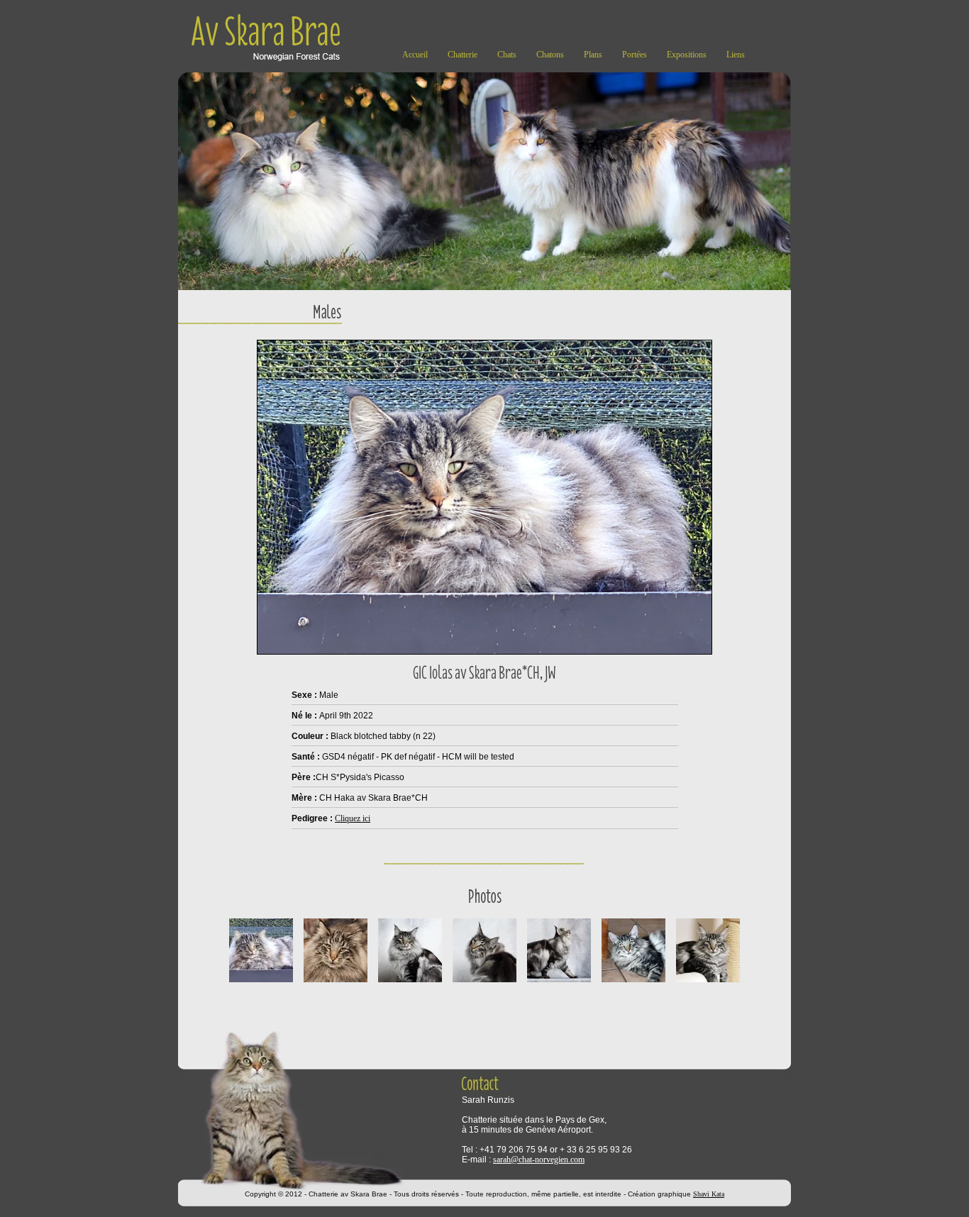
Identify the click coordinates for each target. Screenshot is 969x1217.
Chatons (550, 55)
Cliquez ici (352, 818)
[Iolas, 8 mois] (410, 984)
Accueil (415, 55)
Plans (593, 55)
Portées (634, 55)
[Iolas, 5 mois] (708, 984)
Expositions (687, 55)
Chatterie (462, 55)
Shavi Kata (708, 1194)
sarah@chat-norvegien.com (539, 1160)
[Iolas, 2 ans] (261, 984)
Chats (506, 55)
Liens (735, 55)
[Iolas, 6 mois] (633, 984)
